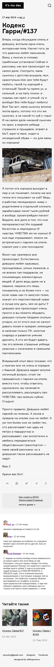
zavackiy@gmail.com (13, 655)
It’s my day (13, 5)
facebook (43, 655)
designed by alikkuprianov (27, 659)
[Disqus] (27, 555)
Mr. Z (22, 17)
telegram (30, 655)
